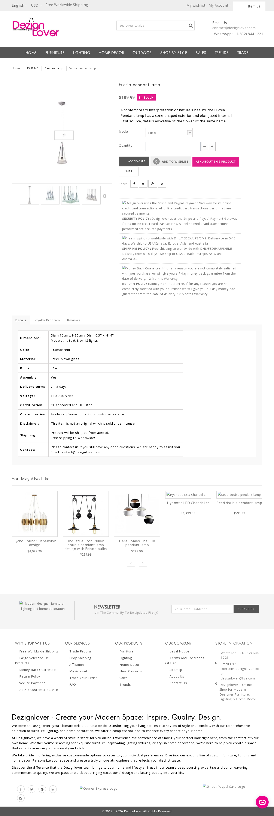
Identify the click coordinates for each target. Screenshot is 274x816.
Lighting (125, 658)
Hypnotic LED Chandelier (188, 502)
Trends (222, 52)
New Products (130, 671)
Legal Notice (179, 651)
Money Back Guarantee (37, 669)
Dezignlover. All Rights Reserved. (148, 811)
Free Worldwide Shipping (38, 651)
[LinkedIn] (53, 789)
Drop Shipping (80, 658)
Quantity (125, 145)
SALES (201, 52)
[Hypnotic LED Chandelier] (188, 495)
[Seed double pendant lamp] (239, 495)
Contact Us (178, 683)
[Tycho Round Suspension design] (35, 514)
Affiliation (76, 664)
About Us (177, 676)
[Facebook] (21, 789)
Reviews (73, 320)
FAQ (72, 684)
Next (104, 196)
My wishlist (196, 5)
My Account (78, 671)
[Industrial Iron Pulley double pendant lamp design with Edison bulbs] (86, 514)
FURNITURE (55, 52)
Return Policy (29, 676)
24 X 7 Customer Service (38, 689)
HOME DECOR (111, 52)
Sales (123, 678)
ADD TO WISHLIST (175, 161)
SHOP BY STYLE (173, 52)
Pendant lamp (54, 68)
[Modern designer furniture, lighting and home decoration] (62, 27)
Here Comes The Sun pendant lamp (137, 543)
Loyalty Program (47, 320)
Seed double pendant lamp (239, 502)
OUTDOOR (142, 52)
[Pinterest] (42, 789)
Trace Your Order (83, 678)
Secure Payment (32, 683)
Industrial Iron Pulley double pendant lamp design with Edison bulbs (86, 545)
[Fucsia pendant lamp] (62, 133)
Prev (131, 563)
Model (124, 131)
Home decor (129, 664)
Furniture (126, 651)
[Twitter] (31, 789)
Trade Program (81, 651)
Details (20, 320)
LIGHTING (81, 52)
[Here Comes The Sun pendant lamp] (137, 514)
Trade (243, 52)
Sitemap (176, 669)
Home (16, 68)
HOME (31, 52)
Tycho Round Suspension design (34, 543)
